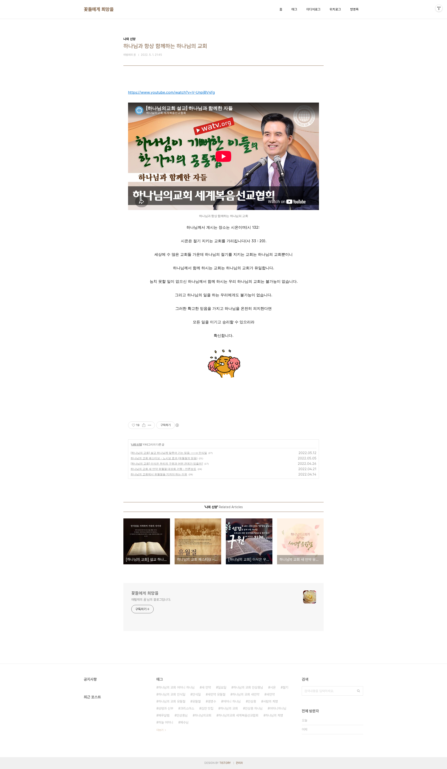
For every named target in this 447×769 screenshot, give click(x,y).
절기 (285, 687)
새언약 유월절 (216, 694)
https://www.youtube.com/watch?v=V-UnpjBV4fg (171, 92)
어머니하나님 (278, 708)
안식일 (196, 694)
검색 (358, 690)
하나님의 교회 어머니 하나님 (176, 687)
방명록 (354, 9)
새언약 (270, 694)
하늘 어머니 (165, 722)
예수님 (184, 722)
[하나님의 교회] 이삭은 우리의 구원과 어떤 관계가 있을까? (167, 463)
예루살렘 (163, 715)
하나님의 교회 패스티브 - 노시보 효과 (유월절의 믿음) (164, 458)
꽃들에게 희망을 (99, 9)
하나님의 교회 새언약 (245, 694)
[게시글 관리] (149, 425)
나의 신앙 (136, 444)
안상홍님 (182, 715)
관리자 (239, 763)
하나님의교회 (203, 715)
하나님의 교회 (229, 708)
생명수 (212, 701)
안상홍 (252, 701)
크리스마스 (187, 708)
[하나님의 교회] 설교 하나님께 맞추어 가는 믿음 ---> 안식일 (169, 453)
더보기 (159, 730)
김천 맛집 (207, 708)
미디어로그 (313, 9)
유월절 (196, 701)
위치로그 (335, 9)
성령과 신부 (165, 708)
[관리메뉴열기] (438, 8)
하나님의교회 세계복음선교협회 (238, 715)
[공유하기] (144, 425)
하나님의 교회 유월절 (171, 701)
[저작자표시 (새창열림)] (177, 425)
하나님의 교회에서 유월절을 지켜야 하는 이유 (159, 474)
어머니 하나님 (232, 701)
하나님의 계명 (274, 715)
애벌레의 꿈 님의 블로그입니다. (151, 599)
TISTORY (225, 763)
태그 (294, 9)
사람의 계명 (270, 701)
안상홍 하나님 (254, 708)
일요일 (222, 687)
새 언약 (206, 687)
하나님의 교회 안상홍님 (248, 687)
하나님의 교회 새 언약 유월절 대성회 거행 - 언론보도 (163, 469)
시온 (273, 687)
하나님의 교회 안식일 (171, 694)
